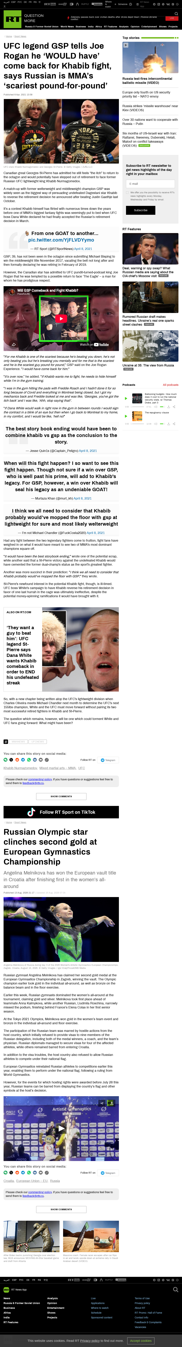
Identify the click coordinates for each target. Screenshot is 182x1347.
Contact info (141, 1317)
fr (33, 1280)
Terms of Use (142, 1298)
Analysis (124, 26)
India (90, 26)
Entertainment (149, 26)
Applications (98, 1303)
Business (81, 26)
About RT (140, 1308)
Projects (173, 26)
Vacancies (140, 1327)
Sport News (20, 36)
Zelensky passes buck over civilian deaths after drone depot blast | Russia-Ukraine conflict (114, 18)
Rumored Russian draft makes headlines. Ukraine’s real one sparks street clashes (148, 320)
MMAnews (18, 741)
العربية (6, 2)
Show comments (61, 796)
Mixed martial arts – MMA (57, 768)
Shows (163, 26)
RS (35, 2)
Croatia (9, 1181)
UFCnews (37, 741)
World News (67, 26)
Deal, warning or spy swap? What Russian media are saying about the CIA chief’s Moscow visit (147, 272)
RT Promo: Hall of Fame (148, 1312)
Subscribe (140, 210)
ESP (13, 2)
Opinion (135, 26)
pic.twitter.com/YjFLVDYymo (61, 240)
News (7, 1298)
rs (39, 1280)
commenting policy (40, 779)
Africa (98, 26)
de (28, 1280)
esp (14, 1280)
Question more (34, 18)
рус (21, 1280)
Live (93, 1298)
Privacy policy (142, 1303)
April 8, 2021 (83, 249)
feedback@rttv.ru (33, 783)
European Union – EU (31, 1181)
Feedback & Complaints (148, 1322)
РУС (20, 2)
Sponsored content (101, 1317)
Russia (55, 1181)
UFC (81, 768)
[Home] (13, 19)
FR (30, 2)
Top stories (131, 38)
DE (25, 2)
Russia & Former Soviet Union (41, 26)
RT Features (110, 26)
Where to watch (100, 1308)
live (172, 18)
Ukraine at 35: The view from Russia (148, 365)
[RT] (50, 4)
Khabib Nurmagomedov (20, 768)
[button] (61, 1128)
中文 (46, 1280)
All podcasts (170, 384)
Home (9, 36)
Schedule (96, 1312)
